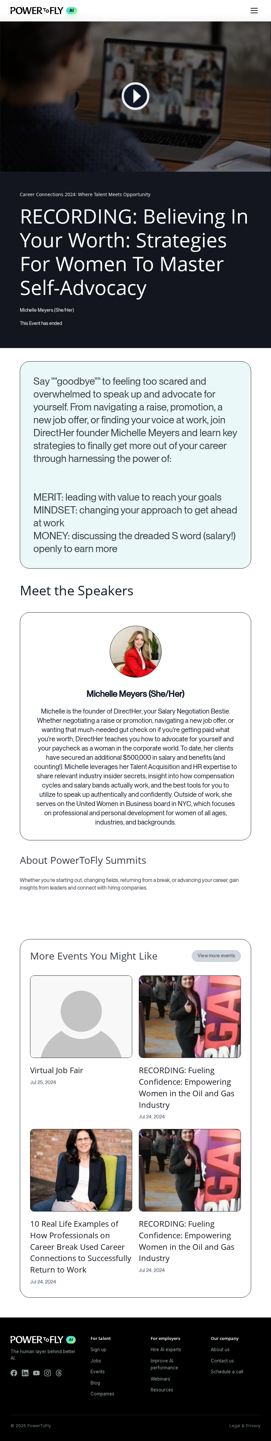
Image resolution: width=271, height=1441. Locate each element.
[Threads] (59, 1373)
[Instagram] (47, 1373)
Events (98, 1371)
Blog (95, 1383)
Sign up (98, 1349)
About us (220, 1349)
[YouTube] (36, 1373)
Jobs (96, 1360)
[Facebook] (14, 1373)
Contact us (222, 1360)
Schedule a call (227, 1371)
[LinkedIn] (25, 1373)
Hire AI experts (166, 1349)
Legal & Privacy (244, 1425)
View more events (216, 955)
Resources (162, 1389)
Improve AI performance (164, 1364)
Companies (102, 1393)
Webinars (160, 1379)
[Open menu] (254, 10)
